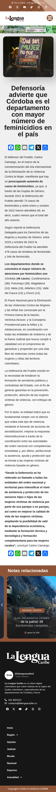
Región (11, 735)
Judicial (11, 749)
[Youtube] (24, 7)
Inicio (10, 727)
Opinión (11, 742)
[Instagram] (46, 7)
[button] (2, 605)
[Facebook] (10, 7)
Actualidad (13, 777)
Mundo (11, 756)
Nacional (11, 763)
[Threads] (38, 7)
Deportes (12, 770)
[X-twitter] (17, 7)
